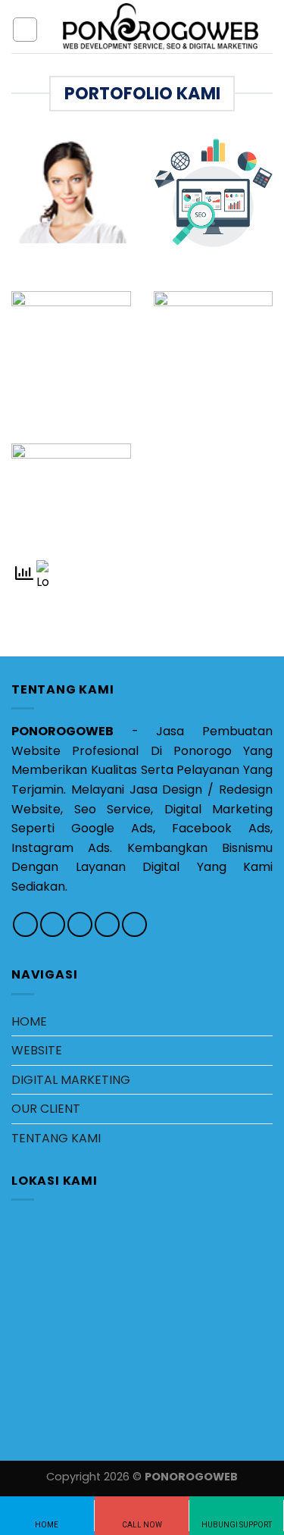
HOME (29, 1021)
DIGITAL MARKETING (70, 1080)
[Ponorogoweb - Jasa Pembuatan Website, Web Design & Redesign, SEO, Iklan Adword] (160, 26)
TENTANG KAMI (56, 1138)
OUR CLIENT (45, 1108)
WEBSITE (36, 1050)
